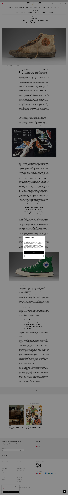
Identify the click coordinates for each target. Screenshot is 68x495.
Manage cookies (34, 255)
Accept (34, 252)
